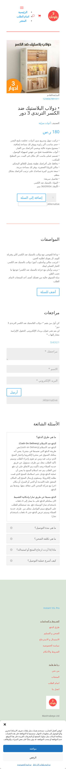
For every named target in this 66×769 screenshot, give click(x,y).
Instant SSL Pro (51, 608)
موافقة (33, 748)
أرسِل (14, 392)
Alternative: (53, 204)
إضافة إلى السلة (31, 197)
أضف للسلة (48, 292)
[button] (4, 724)
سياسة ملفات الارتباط (41, 764)
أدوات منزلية (45, 123)
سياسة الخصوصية (24, 764)
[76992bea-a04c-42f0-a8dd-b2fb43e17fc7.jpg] (33, 92)
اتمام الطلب (23, 16)
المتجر (23, 20)
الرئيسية (22, 12)
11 (58, 98)
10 (55, 98)
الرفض (33, 757)
